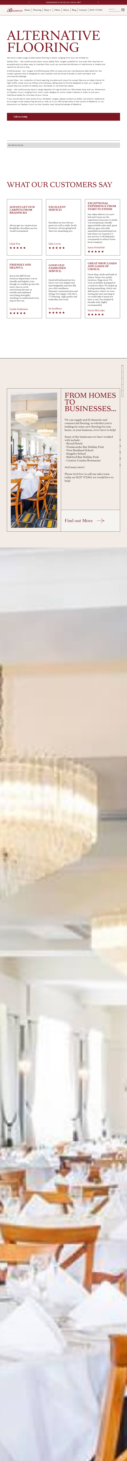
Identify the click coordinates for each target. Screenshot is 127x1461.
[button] (29, 2)
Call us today (20, 116)
